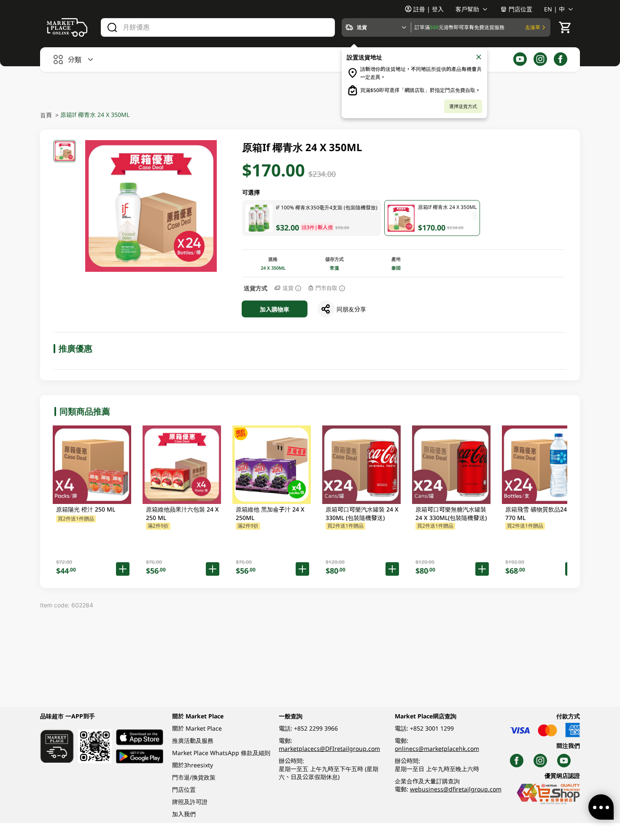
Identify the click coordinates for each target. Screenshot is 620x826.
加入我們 (184, 814)
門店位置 (520, 9)
